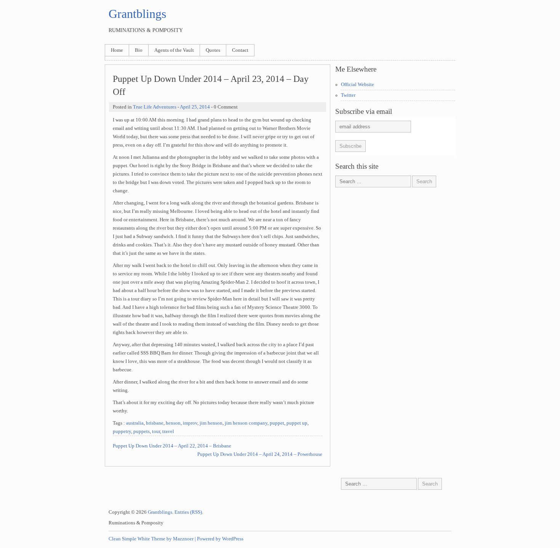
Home (117, 50)
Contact (240, 50)
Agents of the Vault (174, 50)
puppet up (296, 423)
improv (190, 423)
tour (156, 431)
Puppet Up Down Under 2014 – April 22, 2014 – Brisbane (172, 446)
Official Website (357, 84)
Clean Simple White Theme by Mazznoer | (152, 539)
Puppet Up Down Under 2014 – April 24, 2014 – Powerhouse (259, 454)
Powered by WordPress (220, 539)
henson (173, 423)
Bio (138, 50)
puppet (277, 423)
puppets (141, 431)
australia (135, 423)
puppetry (122, 431)
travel (168, 431)
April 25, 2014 (195, 107)
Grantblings (137, 14)
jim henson (211, 423)
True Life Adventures (154, 107)
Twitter (348, 95)
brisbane (154, 423)
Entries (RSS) (188, 512)
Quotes (213, 50)
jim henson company (246, 423)
